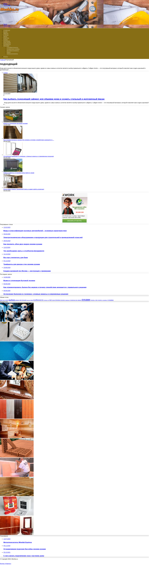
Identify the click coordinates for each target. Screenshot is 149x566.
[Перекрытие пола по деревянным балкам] (17, 495)
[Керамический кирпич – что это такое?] (17, 457)
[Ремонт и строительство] (9, 21)
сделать (92, 300)
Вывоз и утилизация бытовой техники (15, 123)
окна (31, 300)
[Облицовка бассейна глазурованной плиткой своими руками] (17, 360)
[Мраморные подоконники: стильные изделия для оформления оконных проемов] (17, 398)
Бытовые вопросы (13, 50)
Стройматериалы (12, 47)
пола (53, 300)
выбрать (12, 300)
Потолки (6, 41)
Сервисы (7, 44)
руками (86, 299)
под (48, 300)
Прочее (6, 46)
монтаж (28, 300)
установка (110, 300)
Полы (5, 39)
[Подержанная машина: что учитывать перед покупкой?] (17, 379)
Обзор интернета (12, 53)
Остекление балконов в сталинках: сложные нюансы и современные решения (28, 156)
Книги (9, 52)
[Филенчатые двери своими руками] (17, 418)
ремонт (79, 300)
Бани (5, 32)
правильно (67, 300)
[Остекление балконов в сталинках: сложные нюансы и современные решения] (12, 155)
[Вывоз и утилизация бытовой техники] (12, 122)
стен (96, 300)
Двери (5, 33)
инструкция (22, 300)
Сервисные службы (13, 49)
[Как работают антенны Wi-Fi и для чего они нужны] (17, 340)
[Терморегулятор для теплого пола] (17, 515)
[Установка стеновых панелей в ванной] (17, 476)
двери (17, 300)
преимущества (73, 300)
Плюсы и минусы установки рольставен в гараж (18, 173)
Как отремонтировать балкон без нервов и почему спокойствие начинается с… (28, 140)
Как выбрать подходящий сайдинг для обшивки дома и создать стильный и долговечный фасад (53, 99)
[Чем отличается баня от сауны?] (17, 437)
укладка (100, 300)
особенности (38, 300)
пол (50, 300)
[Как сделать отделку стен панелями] (17, 534)
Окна (5, 36)
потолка (57, 300)
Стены (5, 35)
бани (1, 300)
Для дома (7, 43)
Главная (2, 59)
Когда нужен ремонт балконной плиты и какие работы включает (23, 189)
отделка (45, 300)
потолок (62, 300)
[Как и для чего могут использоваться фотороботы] (17, 321)
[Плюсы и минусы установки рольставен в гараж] (12, 171)
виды (4, 300)
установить (104, 300)
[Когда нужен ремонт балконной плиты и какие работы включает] (12, 187)
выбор (6, 300)
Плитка (6, 38)
